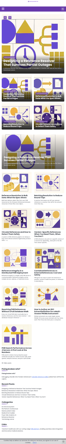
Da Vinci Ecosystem (8, 407)
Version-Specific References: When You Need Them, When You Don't (47, 234)
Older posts (7, 363)
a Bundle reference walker (40, 377)
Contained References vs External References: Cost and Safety (48, 273)
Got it (35, 443)
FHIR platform (35, 429)
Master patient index (8, 411)
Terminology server (8, 419)
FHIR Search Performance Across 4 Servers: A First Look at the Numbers (17, 350)
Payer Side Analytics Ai (9, 415)
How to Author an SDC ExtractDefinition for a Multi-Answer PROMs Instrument (47, 311)
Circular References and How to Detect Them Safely (49, 125)
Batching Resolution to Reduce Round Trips (13, 125)
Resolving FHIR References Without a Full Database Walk (15, 310)
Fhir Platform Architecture (10, 409)
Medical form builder (8, 413)
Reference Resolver (9, 57)
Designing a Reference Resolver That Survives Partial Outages (29, 63)
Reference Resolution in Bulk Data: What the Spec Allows (48, 97)
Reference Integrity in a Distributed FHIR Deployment (15, 272)
